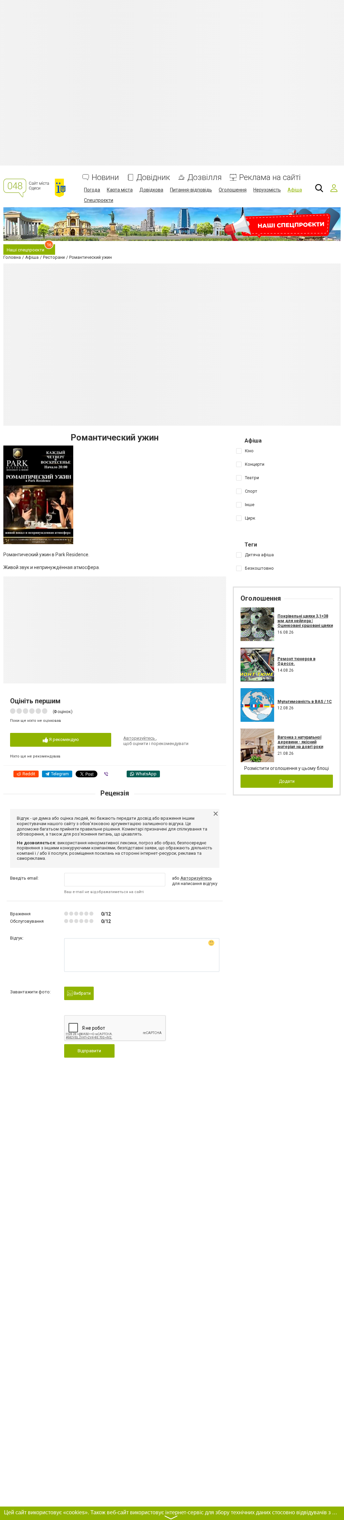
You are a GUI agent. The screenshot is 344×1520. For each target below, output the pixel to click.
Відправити (89, 1050)
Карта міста (120, 189)
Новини (105, 177)
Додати (287, 781)
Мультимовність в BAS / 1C (304, 701)
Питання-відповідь (191, 189)
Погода (92, 189)
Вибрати (82, 993)
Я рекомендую (63, 739)
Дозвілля (204, 177)
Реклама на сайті (270, 177)
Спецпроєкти (98, 200)
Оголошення (233, 189)
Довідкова (151, 189)
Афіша (295, 189)
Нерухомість (267, 189)
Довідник (153, 177)
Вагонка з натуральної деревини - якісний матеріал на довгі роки (300, 742)
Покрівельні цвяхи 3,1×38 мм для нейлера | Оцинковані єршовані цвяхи (305, 621)
